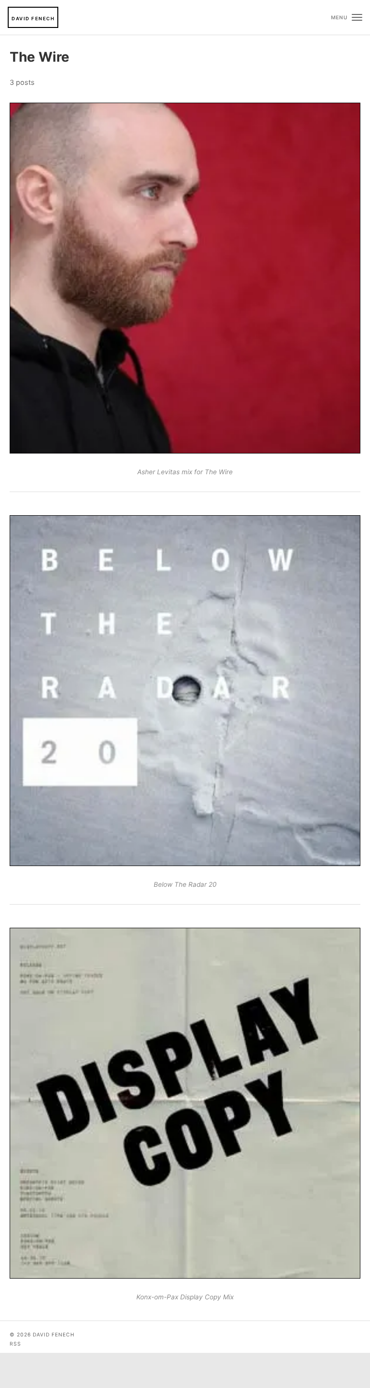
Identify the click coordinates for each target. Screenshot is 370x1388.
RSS (15, 1344)
